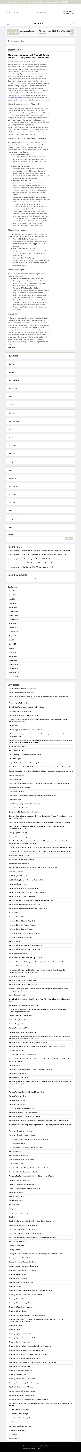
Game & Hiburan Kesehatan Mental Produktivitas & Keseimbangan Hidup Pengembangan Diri (39, 767)
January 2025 (13, 664)
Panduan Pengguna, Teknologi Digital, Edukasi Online (26, 1092)
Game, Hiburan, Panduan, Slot (18, 808)
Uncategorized (13, 1422)
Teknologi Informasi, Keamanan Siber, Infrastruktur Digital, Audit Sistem (32, 1362)
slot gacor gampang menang (18, 1213)
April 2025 (12, 652)
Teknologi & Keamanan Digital (19, 1303)
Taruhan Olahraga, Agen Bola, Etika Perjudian (23, 1266)
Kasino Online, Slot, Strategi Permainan (22, 896)
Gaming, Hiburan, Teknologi (18, 837)
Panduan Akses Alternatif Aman (19, 1028)
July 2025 (12, 640)
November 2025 (14, 623)
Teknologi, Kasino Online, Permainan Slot (22, 1379)
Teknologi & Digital (15, 1286)
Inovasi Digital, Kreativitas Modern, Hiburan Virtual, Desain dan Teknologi (33, 868)
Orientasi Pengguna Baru (17, 1024)
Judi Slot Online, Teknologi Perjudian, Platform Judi (26, 880)
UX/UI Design (13, 1434)
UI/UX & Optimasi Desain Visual (19, 1410)
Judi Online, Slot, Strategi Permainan (21, 876)
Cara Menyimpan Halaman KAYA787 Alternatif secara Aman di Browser (48, 2)
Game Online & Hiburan (16, 791)
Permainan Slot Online (16, 1164)
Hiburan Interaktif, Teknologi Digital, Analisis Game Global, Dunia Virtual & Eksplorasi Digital (39, 851)
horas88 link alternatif (16, 98)
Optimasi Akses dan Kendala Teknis (21, 1016)
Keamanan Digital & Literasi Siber (20, 917)
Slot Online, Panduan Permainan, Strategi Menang (25, 1233)
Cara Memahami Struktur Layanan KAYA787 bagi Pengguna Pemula (31, 567)
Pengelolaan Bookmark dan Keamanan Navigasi (24, 1116)
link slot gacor (13, 388)
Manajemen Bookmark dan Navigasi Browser (24, 1005)
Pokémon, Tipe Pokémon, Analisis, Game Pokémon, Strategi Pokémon (32, 1176)
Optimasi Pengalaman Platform (19, 1020)
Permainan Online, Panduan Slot (19, 1155)
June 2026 (12, 595)
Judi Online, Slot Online (16, 872)
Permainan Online (15, 1151)
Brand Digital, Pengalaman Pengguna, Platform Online (26, 707)
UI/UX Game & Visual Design (18, 1414)
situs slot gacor (14, 421)
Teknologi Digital (14, 1330)
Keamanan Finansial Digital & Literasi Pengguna (24, 933)
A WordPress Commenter (17, 579)
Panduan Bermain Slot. (16, 1051)
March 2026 (13, 607)
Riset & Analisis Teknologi (17, 1196)
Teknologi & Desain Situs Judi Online (21, 1282)
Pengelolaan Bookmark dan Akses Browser (23, 1112)
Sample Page (38, 24)
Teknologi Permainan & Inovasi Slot (20, 1371)
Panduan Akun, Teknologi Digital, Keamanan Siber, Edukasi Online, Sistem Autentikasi (37, 1046)
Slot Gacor (12, 405)
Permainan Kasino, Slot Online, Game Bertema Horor (26, 1147)
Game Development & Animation (19, 787)
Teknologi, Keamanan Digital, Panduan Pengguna (25, 1383)
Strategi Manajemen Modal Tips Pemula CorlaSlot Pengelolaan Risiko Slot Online (36, 1254)
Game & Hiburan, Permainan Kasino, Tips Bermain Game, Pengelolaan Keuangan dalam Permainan (41, 771)
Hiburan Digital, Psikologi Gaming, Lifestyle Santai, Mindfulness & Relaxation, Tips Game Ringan (40, 847)
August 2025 (13, 636)
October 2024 (13, 677)
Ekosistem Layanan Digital (18, 746)
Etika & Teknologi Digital (17, 750)
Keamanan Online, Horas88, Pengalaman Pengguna (25, 945)
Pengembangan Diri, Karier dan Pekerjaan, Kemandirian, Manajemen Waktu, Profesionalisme (39, 1120)
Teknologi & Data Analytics (18, 1278)
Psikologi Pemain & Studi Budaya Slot (21, 1184)
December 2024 (14, 669)
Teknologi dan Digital (16, 1326)
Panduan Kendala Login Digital (19, 1077)
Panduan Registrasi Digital (17, 1104)
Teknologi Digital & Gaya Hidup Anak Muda (23, 1338)
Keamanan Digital (15, 913)
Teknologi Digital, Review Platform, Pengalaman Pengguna (28, 1354)
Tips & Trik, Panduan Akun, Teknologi (21, 1387)
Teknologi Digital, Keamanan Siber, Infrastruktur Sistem (27, 1350)
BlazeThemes (36, 1448)
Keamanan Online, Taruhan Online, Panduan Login (25, 949)
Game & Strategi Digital (16, 775)
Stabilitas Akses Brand (16, 1246)
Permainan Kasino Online (17, 1143)
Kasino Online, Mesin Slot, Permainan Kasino (24, 888)
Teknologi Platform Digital (17, 1375)
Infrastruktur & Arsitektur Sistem (19, 855)
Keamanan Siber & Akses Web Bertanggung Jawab (25, 958)
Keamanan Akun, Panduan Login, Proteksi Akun (24, 904)
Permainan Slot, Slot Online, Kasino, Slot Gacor (24, 1172)
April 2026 (12, 603)
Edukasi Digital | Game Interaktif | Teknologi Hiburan (26, 730)
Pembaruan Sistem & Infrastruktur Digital (22, 1108)
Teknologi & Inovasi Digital (18, 1299)
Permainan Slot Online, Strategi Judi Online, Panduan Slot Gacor (30, 1168)
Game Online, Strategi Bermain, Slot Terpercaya (24, 804)
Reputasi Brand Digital (16, 1192)
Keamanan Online (14, 941)
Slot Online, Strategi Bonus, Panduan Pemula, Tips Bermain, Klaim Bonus (33, 1237)
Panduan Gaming (14, 1065)
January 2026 (13, 615)
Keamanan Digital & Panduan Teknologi (22, 921)
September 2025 (14, 632)
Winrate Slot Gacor (15, 1438)
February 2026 (13, 611)
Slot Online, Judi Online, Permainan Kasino (23, 1225)
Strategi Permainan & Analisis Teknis (21, 1258)
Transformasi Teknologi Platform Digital (22, 1391)
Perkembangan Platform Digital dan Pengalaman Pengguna (28, 1139)
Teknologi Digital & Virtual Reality (20, 1342)
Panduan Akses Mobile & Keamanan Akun (22, 1032)
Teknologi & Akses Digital (17, 1274)
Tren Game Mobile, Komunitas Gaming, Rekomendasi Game (28, 1399)
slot (10, 397)
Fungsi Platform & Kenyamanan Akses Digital (24, 763)
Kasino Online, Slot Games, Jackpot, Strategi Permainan (27, 892)
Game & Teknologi (15, 779)
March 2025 (13, 656)
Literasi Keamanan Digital (17, 995)
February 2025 (13, 660)
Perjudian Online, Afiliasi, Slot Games (21, 1131)
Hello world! (33, 579)
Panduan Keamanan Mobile (18, 1073)
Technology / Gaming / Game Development (23, 1270)
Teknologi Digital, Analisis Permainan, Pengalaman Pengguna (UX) (30, 1346)
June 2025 (12, 644)
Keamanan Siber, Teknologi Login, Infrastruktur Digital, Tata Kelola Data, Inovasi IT (36, 962)
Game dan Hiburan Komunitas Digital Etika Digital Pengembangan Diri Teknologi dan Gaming (39, 783)
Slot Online (12, 1217)
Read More (11, 347)
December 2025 (14, 619)
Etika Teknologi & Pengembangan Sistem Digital (25, 755)
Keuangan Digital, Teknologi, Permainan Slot (23, 984)
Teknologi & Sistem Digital (17, 1311)
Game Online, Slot (15, 800)
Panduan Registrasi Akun (17, 1100)
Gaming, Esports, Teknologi (18, 833)
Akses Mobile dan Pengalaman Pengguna (22, 688)
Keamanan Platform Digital (18, 954)
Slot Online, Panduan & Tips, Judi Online (22, 1229)
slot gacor (12, 445)
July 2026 (12, 591)
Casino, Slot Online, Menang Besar (20, 711)
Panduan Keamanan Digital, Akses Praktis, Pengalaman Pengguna (30, 1069)
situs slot (12, 454)
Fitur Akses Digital (15, 759)
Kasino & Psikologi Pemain (18, 884)
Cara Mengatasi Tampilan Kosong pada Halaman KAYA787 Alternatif (31, 559)
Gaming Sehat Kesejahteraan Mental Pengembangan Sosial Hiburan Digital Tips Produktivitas (39, 822)
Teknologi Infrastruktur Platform (19, 1366)
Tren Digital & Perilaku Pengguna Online (22, 1395)
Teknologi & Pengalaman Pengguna (20, 1307)
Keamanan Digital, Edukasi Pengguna (21, 929)
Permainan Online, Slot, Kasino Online (21, 1160)
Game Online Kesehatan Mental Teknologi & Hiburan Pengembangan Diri (33, 796)
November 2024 (14, 673)
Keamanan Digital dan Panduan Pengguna (22, 925)
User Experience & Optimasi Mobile (20, 1426)
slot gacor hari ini (15, 519)
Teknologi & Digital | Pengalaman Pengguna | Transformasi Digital (30, 1291)
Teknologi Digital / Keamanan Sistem (21, 1334)
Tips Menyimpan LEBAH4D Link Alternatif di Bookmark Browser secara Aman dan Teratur (38, 555)
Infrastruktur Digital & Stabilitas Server (21, 859)
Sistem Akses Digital (16, 1201)
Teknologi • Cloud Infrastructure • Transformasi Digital (27, 1315)
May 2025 (12, 648)
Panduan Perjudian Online (17, 1096)
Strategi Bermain (14, 1250)
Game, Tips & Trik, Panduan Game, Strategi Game (25, 812)
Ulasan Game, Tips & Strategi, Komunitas (22, 1418)
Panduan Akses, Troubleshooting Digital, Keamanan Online (28, 1042)
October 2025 (13, 628)
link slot (11, 413)
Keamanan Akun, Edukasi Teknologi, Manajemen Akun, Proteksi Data (31, 900)
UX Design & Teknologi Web (18, 1430)
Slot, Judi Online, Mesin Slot (18, 1241)
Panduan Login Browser (16, 1088)
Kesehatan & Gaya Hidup (17, 976)
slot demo (12, 478)
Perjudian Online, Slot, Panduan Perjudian (22, 1135)
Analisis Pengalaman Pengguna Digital (21, 693)
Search (10, 534)
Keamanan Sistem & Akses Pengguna (21, 966)
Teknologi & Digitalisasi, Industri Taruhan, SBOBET (25, 1295)
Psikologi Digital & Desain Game (19, 1180)
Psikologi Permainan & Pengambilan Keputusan (24, 1188)
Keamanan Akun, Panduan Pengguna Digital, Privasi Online (28, 909)
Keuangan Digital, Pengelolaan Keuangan (22, 980)
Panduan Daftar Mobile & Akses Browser (22, 1055)
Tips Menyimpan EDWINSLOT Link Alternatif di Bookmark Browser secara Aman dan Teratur (39, 551)
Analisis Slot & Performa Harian (19, 703)
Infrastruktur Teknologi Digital (19, 864)
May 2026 (12, 599)
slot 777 (11, 437)
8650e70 (13, 61)
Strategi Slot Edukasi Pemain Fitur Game (22, 1262)
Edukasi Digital (14, 726)
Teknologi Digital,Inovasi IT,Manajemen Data (23, 1358)
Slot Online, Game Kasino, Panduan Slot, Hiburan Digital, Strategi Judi (32, 1221)
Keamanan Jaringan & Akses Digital (20, 937)
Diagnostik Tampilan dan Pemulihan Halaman (24, 715)
